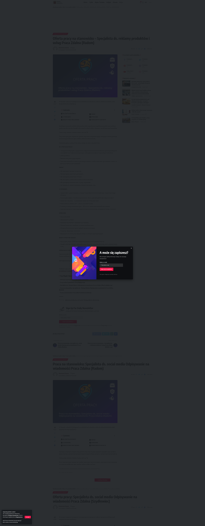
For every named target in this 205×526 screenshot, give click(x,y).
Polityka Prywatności (13, 515)
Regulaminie (19, 517)
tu (17, 522)
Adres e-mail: (103, 262)
